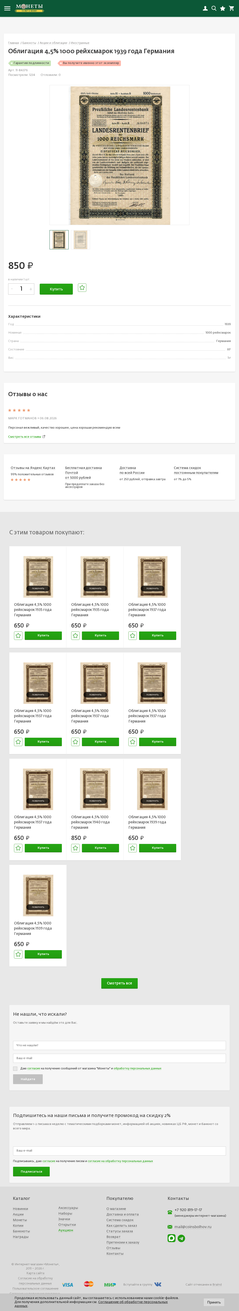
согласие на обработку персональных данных (120, 1161)
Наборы (65, 1213)
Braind (217, 1284)
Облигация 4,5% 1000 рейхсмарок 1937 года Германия (147, 610)
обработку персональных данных (137, 1068)
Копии (18, 1225)
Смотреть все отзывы (24, 436)
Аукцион (65, 1230)
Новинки (20, 1209)
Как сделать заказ (121, 1225)
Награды (20, 1237)
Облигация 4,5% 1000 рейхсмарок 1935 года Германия (33, 610)
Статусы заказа (119, 1231)
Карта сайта (35, 1273)
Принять (214, 1302)
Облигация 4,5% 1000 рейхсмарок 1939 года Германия (147, 822)
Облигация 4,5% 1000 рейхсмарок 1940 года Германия (90, 822)
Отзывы (113, 1248)
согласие (33, 1068)
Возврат (113, 1237)
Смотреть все (119, 983)
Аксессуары (68, 1208)
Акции (18, 1214)
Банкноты (21, 1231)
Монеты (20, 1220)
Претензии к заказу (122, 1242)
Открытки (67, 1224)
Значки (64, 1219)
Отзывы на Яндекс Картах (33, 468)
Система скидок (120, 1220)
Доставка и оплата (122, 1214)
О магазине (116, 1209)
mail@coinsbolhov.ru (193, 1227)
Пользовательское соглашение (35, 1288)
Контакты (114, 1253)
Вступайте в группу (137, 1284)
